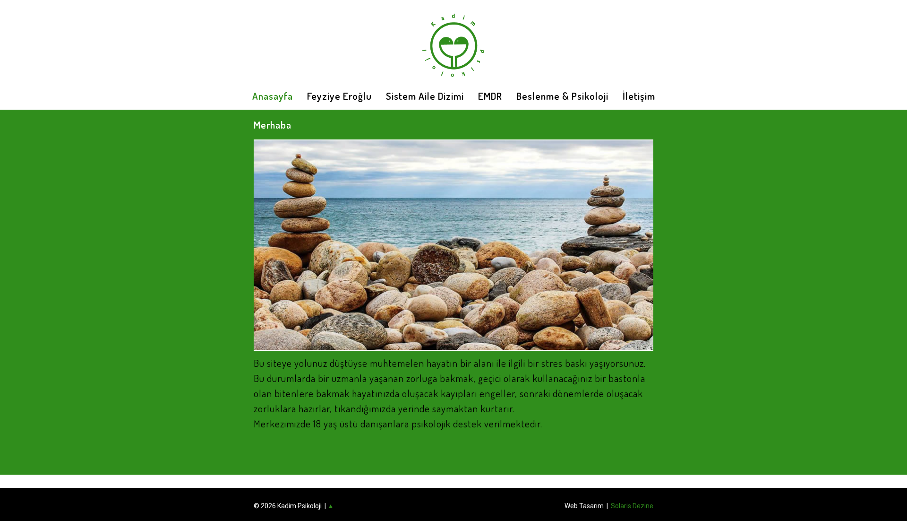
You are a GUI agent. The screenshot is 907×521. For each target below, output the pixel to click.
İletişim (639, 95)
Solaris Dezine (632, 506)
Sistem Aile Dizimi (425, 95)
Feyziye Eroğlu (339, 95)
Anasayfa (272, 95)
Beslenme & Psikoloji (562, 95)
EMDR (490, 95)
